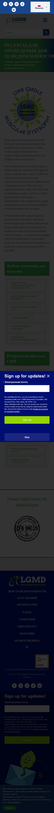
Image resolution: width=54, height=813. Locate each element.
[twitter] (11, 4)
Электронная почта (16, 382)
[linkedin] (14, 10)
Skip (27, 437)
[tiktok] (22, 4)
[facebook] (5, 4)
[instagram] (17, 4)
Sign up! (27, 420)
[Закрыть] (48, 376)
